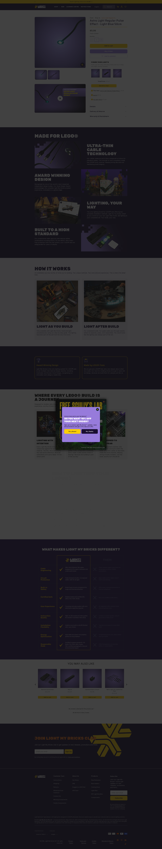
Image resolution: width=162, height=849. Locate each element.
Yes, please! (72, 431)
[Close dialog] (97, 409)
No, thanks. (90, 431)
